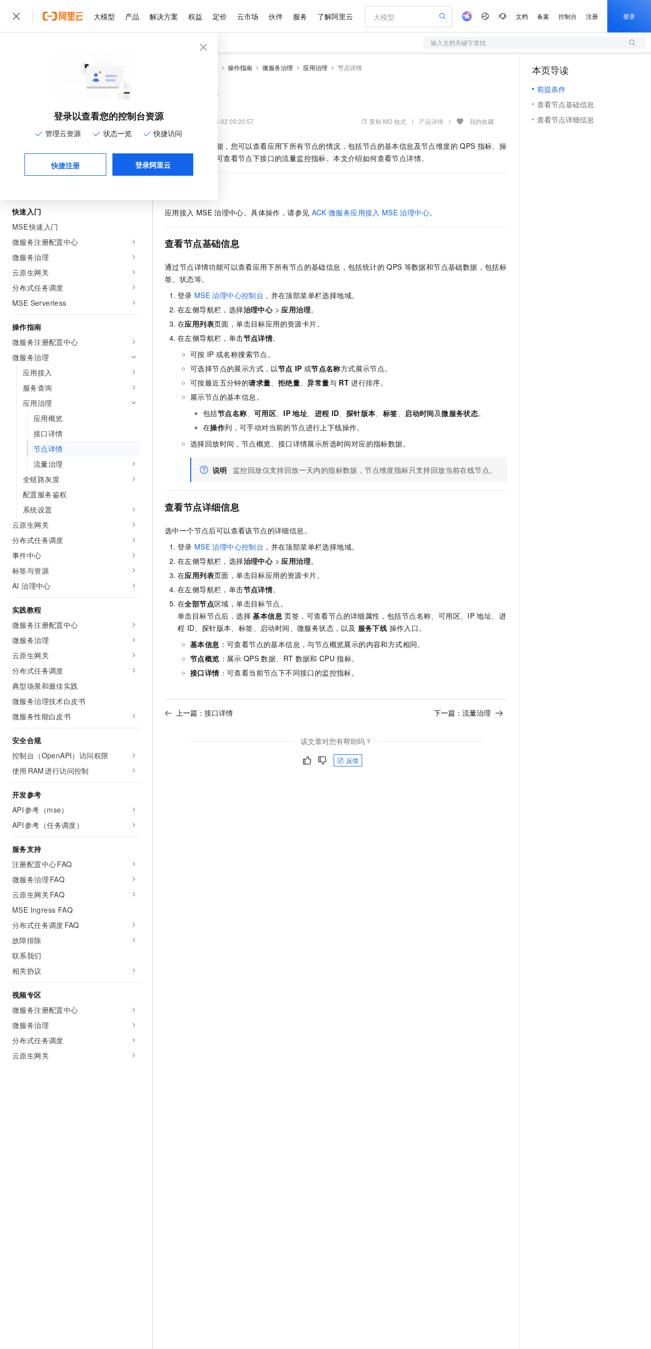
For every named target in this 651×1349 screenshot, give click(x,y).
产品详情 (431, 121)
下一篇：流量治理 (462, 713)
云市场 (247, 16)
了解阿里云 (335, 16)
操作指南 (240, 67)
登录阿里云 (153, 164)
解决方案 (164, 16)
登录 (629, 16)
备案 (543, 16)
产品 (132, 16)
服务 (300, 16)
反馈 (352, 760)
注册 (592, 16)
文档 (522, 16)
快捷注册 (65, 165)
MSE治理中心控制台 (228, 295)
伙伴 (276, 16)
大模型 (104, 16)
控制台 (567, 16)
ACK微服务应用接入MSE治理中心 (370, 212)
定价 (220, 16)
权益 (195, 16)
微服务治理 (277, 67)
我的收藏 (481, 121)
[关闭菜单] (16, 16)
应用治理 (315, 67)
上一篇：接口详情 (204, 713)
